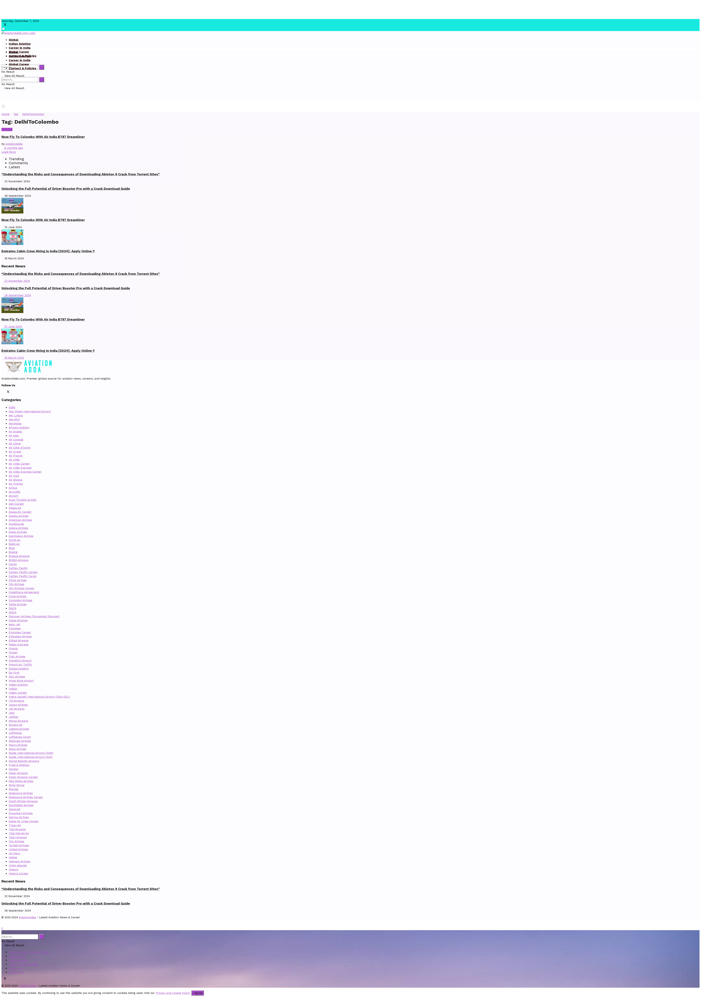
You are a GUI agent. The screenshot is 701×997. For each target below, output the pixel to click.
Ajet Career (16, 504)
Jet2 (12, 712)
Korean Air (16, 725)
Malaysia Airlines (20, 741)
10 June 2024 (13, 326)
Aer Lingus (16, 415)
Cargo (13, 564)
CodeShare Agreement (24, 592)
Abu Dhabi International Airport (30, 411)
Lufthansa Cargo (20, 737)
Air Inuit (14, 475)
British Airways (18, 560)
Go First (14, 672)
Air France (15, 455)
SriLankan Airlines (21, 813)
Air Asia (14, 435)
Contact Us (16, 972)
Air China (15, 443)
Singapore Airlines (21, 793)
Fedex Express (18, 644)
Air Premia (16, 483)
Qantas (13, 769)
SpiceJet (14, 809)
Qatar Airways (18, 773)
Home (5, 114)
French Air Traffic (20, 664)
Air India (6, 129)
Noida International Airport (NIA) (30, 757)
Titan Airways (18, 837)
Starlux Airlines (19, 817)
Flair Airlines (17, 656)
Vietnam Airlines (19, 861)
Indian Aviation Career (23, 964)
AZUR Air (15, 540)
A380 (12, 407)
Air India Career (19, 463)
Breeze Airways (19, 556)
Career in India (19, 47)
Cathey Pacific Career (23, 572)
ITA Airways (16, 700)
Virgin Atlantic (18, 865)
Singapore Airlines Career (26, 797)
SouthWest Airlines (21, 805)
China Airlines (18, 580)
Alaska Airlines (18, 516)
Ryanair (14, 789)
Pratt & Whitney (19, 765)
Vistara (13, 869)
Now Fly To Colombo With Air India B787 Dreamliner (43, 137)
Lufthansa (15, 733)
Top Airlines (16, 841)
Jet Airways (16, 708)
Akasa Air (15, 508)
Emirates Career (20, 632)
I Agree (197, 993)
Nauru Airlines (18, 745)
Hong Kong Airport (21, 680)
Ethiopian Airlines (20, 636)
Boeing (13, 552)
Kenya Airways (18, 721)
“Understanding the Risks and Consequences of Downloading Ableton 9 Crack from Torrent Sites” (80, 174)
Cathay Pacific (18, 568)
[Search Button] (41, 67)
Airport (13, 495)
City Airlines (16, 584)
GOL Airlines (17, 676)
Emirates (15, 628)
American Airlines (20, 520)
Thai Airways (17, 829)
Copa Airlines (17, 596)
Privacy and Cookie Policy (173, 993)
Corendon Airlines (20, 600)
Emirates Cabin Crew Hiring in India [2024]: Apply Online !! (48, 251)
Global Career (19, 52)
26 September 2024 (17, 295)
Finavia (13, 648)
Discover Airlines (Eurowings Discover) (34, 616)
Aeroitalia (15, 423)
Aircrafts (14, 491)
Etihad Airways (18, 640)
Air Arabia (15, 431)
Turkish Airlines (19, 845)
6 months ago (13, 148)
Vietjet (13, 857)
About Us (15, 968)
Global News (17, 956)
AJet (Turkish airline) (22, 500)
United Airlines (18, 849)
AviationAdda (14, 144)
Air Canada (16, 439)
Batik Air (14, 544)
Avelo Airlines (18, 532)
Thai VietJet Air (19, 833)
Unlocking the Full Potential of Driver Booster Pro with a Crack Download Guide (65, 188)
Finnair (13, 652)
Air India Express (20, 467)
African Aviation (19, 427)
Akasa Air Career (20, 512)
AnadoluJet (16, 524)
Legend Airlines (19, 729)
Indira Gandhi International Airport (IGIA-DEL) (39, 696)
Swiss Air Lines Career (24, 821)
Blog (12, 548)
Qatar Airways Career (23, 777)
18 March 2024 (14, 357)
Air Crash (15, 451)
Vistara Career (18, 873)
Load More (8, 152)
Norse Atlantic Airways (24, 761)
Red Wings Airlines (21, 781)
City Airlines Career (22, 588)
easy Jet (14, 624)
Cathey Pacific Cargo (23, 576)
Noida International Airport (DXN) (31, 753)
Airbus (13, 487)
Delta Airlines (18, 604)
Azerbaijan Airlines (21, 536)
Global (13, 39)
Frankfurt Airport (20, 660)
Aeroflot (14, 419)
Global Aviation (19, 668)
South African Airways (23, 801)
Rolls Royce (16, 785)
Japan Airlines (18, 704)
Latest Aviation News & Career (29, 952)
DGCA (12, 608)
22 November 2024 (17, 281)
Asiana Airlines (18, 528)
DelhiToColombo (33, 114)
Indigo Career (18, 692)
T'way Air (15, 825)
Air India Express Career (25, 471)
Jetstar (14, 716)
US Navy (14, 853)
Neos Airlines (17, 749)
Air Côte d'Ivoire (19, 447)
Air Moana (15, 479)
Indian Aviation (20, 43)
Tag (16, 114)
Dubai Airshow (18, 620)
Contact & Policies (22, 68)
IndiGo (13, 688)
